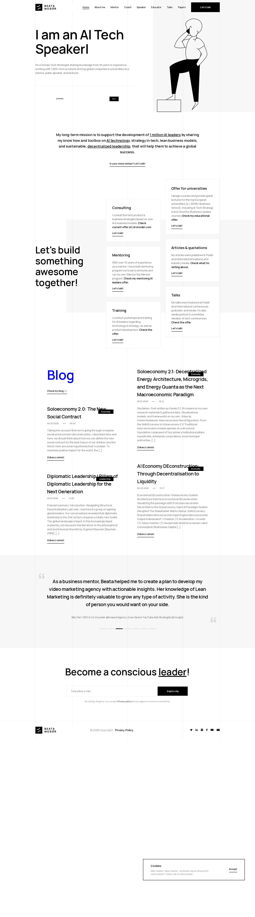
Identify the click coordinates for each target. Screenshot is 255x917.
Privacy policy (124, 739)
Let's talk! (177, 225)
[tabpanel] (127, 619)
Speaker (141, 7)
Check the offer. (181, 322)
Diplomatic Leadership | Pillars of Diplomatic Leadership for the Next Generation (82, 484)
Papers (182, 7)
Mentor (115, 7)
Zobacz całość (145, 447)
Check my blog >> (57, 391)
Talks (170, 7)
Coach (127, 7)
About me (99, 7)
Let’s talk (205, 7)
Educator (156, 7)
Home (85, 7)
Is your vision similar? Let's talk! (127, 163)
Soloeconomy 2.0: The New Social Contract (76, 413)
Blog (60, 375)
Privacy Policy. (124, 768)
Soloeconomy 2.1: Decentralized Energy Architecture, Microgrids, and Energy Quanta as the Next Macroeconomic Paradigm (172, 383)
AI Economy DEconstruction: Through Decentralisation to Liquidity (168, 474)
